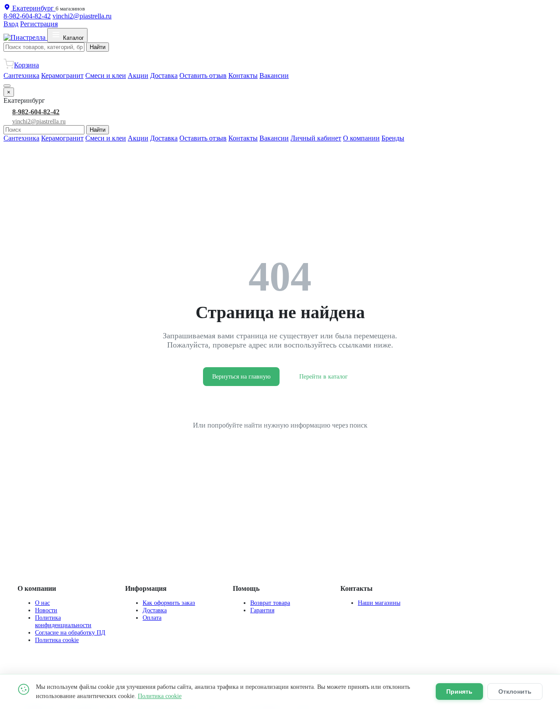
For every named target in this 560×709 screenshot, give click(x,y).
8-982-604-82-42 (27, 16)
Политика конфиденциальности (63, 621)
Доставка (164, 75)
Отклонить (515, 691)
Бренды (393, 138)
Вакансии (274, 75)
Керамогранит (62, 75)
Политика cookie (57, 639)
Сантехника (21, 75)
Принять (459, 691)
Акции (138, 75)
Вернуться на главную (241, 376)
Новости (46, 610)
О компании (361, 138)
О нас (42, 602)
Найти (97, 47)
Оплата (152, 617)
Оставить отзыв (203, 75)
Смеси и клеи (105, 75)
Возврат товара (270, 602)
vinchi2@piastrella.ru (82, 16)
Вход (11, 24)
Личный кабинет (315, 138)
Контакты (243, 75)
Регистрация (39, 24)
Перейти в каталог (323, 376)
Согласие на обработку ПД (70, 632)
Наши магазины (379, 602)
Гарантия (262, 610)
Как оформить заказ (169, 602)
